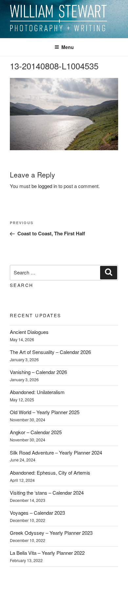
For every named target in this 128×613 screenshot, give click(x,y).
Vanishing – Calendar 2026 (38, 371)
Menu (67, 47)
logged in (47, 185)
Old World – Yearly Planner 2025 (44, 412)
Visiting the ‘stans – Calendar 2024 (47, 492)
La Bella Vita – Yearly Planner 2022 (47, 552)
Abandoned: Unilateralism (37, 392)
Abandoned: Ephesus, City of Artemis (50, 472)
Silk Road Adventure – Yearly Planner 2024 (56, 452)
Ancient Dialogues (29, 331)
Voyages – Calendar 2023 (37, 512)
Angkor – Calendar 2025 (36, 432)
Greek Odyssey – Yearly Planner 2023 (51, 532)
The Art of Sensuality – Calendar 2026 (50, 351)
